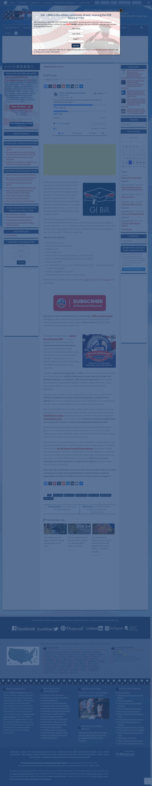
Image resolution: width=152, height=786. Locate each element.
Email (76, 39)
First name (76, 28)
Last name (76, 34)
